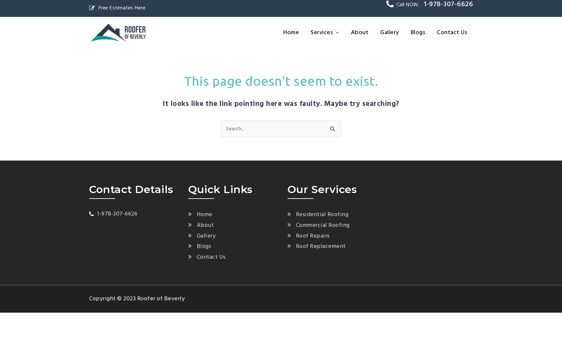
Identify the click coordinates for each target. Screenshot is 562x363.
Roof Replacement (321, 246)
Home (291, 32)
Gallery (389, 32)
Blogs (418, 32)
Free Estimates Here (122, 8)
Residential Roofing (322, 214)
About (360, 32)
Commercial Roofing (323, 225)
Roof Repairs (313, 236)
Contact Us (452, 32)
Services (322, 32)
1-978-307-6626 (117, 214)
